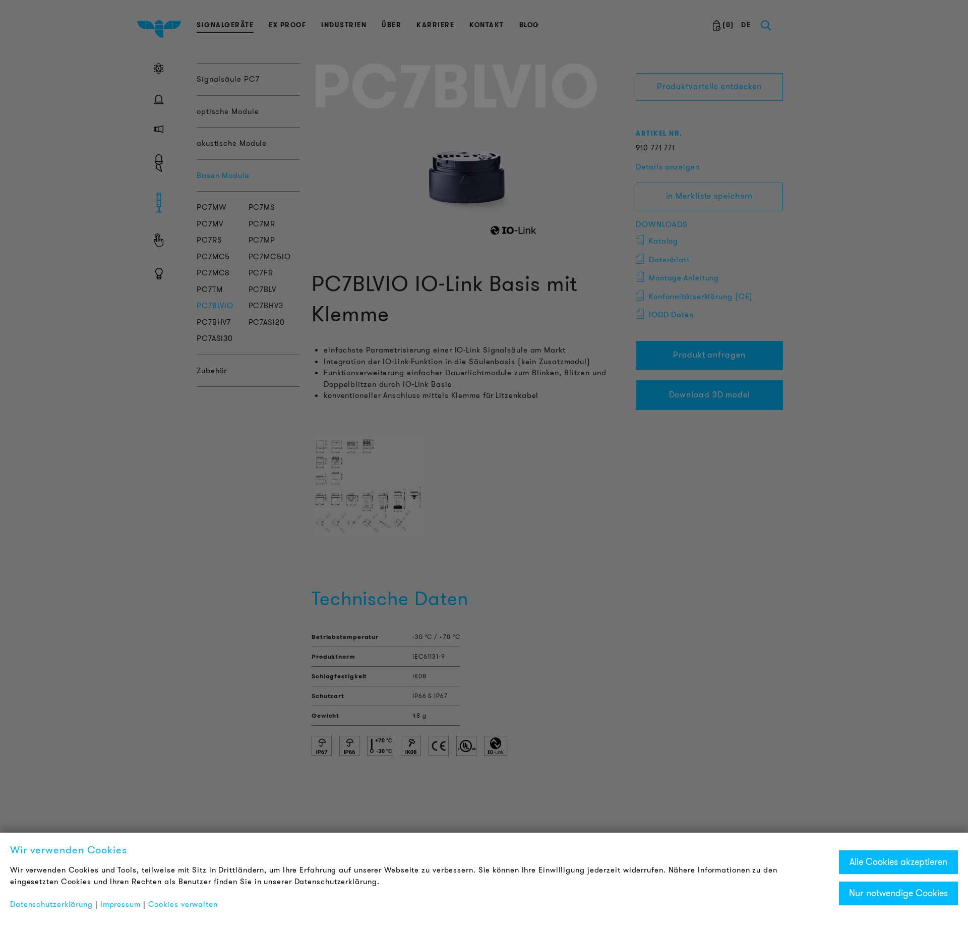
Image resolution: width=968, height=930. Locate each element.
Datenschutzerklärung (51, 904)
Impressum (120, 904)
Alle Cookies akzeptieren (898, 861)
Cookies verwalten (183, 904)
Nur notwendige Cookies (898, 893)
